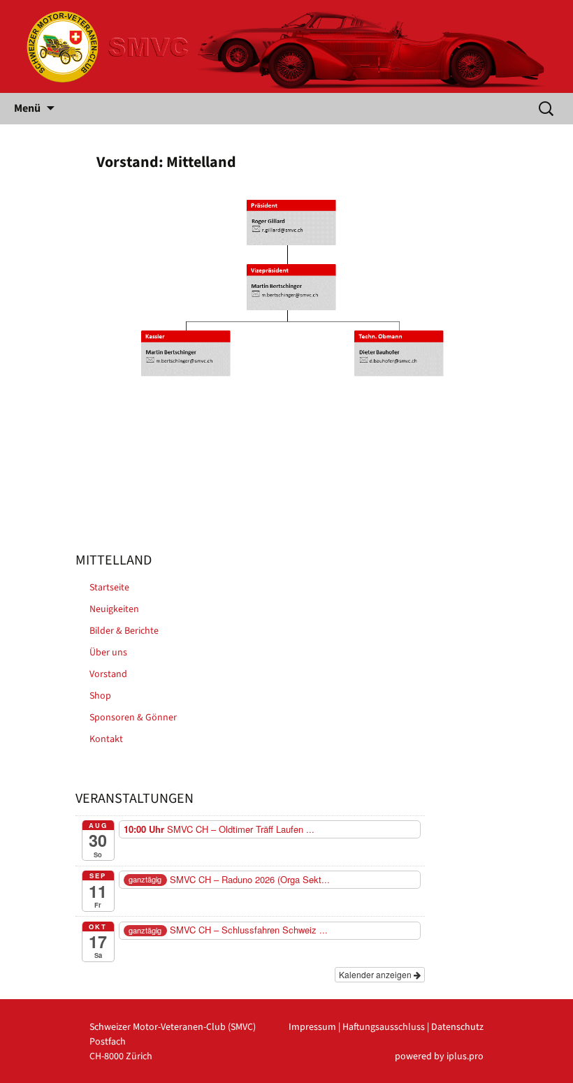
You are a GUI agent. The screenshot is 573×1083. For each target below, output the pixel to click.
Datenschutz (457, 1027)
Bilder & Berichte (124, 631)
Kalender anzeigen (376, 974)
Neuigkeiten (114, 609)
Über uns (108, 653)
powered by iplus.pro (439, 1056)
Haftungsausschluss (383, 1027)
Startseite (109, 588)
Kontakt (106, 739)
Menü (27, 108)
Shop (100, 696)
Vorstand (108, 674)
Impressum (312, 1027)
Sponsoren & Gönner (133, 718)
